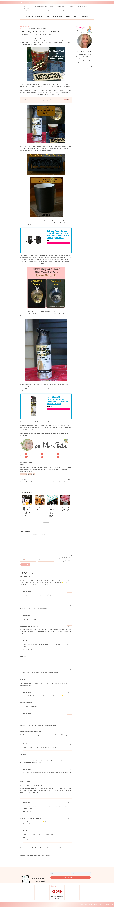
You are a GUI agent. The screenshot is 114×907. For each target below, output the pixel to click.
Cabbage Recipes (57, 16)
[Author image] (21, 34)
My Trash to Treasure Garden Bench (62, 480)
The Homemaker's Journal (41, 6)
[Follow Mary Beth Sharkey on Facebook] (21, 474)
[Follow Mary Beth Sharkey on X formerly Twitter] (24, 474)
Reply (69, 577)
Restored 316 (109, 904)
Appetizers (85, 16)
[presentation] (27, 500)
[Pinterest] (21, 3)
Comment (24, 538)
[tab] (43, 522)
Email (40, 559)
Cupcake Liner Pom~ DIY (65, 509)
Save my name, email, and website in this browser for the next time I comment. (64, 559)
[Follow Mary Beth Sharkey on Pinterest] (31, 474)
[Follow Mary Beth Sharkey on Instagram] (26, 474)
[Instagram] (29, 3)
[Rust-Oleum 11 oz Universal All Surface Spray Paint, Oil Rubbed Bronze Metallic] (33, 406)
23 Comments (51, 34)
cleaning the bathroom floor (40, 146)
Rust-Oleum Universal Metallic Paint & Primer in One (42, 311)
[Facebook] (24, 3)
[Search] (91, 67)
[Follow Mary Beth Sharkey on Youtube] (29, 474)
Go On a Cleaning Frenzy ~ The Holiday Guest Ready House (51, 513)
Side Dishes (68, 16)
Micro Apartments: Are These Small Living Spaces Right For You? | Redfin (57, 896)
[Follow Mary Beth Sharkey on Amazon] (34, 474)
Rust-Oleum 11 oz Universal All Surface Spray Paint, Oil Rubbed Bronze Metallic (57, 400)
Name (23, 559)
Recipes (51, 6)
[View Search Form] (93, 8)
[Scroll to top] (110, 901)
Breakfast (57, 22)
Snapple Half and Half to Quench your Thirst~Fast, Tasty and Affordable (30, 481)
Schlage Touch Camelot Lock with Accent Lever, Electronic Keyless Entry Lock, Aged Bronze (58, 234)
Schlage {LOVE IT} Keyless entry (38, 255)
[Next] (68, 508)
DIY (21, 26)
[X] (27, 3)
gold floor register (58, 146)
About (64, 10)
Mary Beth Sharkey (28, 34)
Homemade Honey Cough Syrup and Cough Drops (27, 511)
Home (21, 28)
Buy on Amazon (58, 243)
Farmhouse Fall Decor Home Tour (39, 509)
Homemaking (26, 26)
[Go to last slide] (24, 508)
